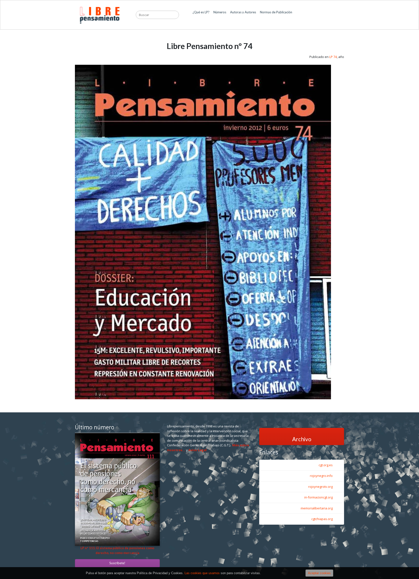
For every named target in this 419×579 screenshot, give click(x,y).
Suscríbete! (117, 563)
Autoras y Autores (243, 14)
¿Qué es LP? (201, 14)
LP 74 (333, 57)
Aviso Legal (197, 450)
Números (219, 14)
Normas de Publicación (276, 14)
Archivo (301, 439)
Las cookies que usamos (202, 573)
